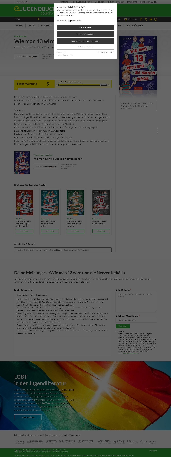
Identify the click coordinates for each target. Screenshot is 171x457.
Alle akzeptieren (85, 27)
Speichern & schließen (85, 34)
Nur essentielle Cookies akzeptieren (85, 41)
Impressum (101, 52)
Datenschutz (110, 52)
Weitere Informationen (85, 47)
